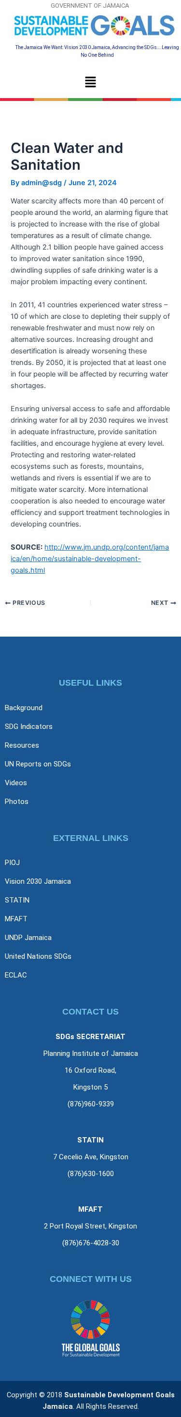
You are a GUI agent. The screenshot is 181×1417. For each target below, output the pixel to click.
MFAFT (16, 919)
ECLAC (16, 975)
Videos (16, 782)
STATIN (17, 900)
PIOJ (12, 862)
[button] (90, 82)
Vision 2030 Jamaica (38, 881)
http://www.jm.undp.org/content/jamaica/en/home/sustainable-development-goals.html (90, 559)
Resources (22, 745)
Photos (16, 801)
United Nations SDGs (38, 956)
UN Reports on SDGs (38, 764)
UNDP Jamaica (28, 937)
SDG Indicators (29, 726)
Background (23, 707)
